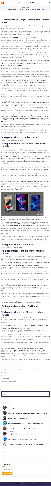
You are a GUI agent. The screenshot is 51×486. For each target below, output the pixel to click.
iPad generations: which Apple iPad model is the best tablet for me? (26, 9)
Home (15, 2)
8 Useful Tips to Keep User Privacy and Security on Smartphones (25, 444)
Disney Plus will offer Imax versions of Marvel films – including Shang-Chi (27, 413)
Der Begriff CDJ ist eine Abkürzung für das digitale (21, 434)
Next (28, 386)
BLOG (19, 2)
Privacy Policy (25, 2)
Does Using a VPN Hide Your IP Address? (18, 408)
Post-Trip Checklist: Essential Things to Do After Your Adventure (25, 429)
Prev (23, 386)
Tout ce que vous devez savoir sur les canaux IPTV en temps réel (25, 423)
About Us (32, 2)
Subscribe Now (7, 473)
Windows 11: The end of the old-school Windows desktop (23, 439)
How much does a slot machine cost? (18, 418)
